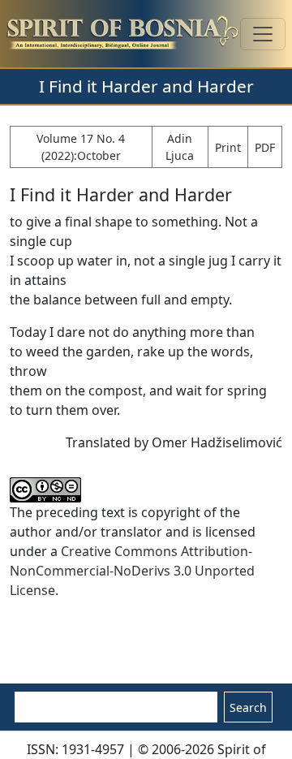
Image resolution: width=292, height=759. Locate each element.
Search (248, 707)
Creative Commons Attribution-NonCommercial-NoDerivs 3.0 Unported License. (132, 570)
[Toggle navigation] (263, 34)
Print (228, 147)
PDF (265, 147)
